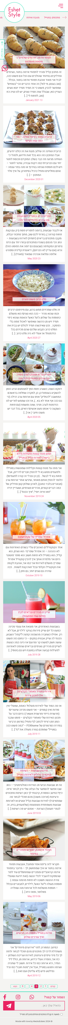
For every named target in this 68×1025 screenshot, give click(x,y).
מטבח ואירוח (32, 17)
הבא (15, 986)
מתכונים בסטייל (52, 17)
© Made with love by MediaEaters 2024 (34, 1021)
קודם (53, 986)
